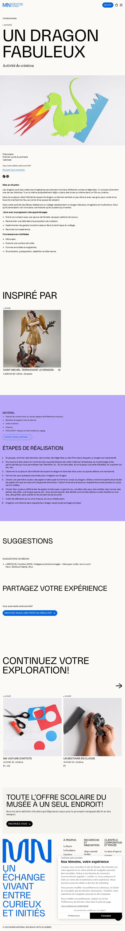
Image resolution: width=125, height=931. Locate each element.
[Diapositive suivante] (119, 686)
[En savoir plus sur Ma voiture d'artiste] (32, 727)
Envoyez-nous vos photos (14, 170)
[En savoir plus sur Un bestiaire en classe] (92, 727)
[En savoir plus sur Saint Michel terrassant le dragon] (32, 339)
